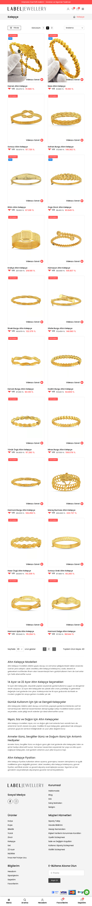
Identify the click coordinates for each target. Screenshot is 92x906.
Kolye (10, 821)
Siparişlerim (13, 875)
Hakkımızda (53, 790)
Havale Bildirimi (55, 825)
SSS (50, 799)
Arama (24, 902)
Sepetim (12, 879)
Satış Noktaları (55, 803)
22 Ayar (11, 849)
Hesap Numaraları (56, 829)
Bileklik (11, 829)
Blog (50, 794)
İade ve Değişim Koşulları (60, 841)
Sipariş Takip (54, 821)
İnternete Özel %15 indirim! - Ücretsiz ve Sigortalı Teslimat (46, 2)
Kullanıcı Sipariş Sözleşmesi (61, 845)
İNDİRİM (11, 853)
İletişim (51, 807)
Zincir (10, 837)
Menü (9, 902)
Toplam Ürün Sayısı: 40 (73, 649)
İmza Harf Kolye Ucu (17, 857)
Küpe (10, 825)
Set (9, 845)
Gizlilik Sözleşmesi (56, 849)
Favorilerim (13, 883)
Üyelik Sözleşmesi (56, 837)
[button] (34, 79)
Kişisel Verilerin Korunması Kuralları (64, 833)
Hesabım (12, 871)
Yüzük (10, 833)
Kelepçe (11, 841)
